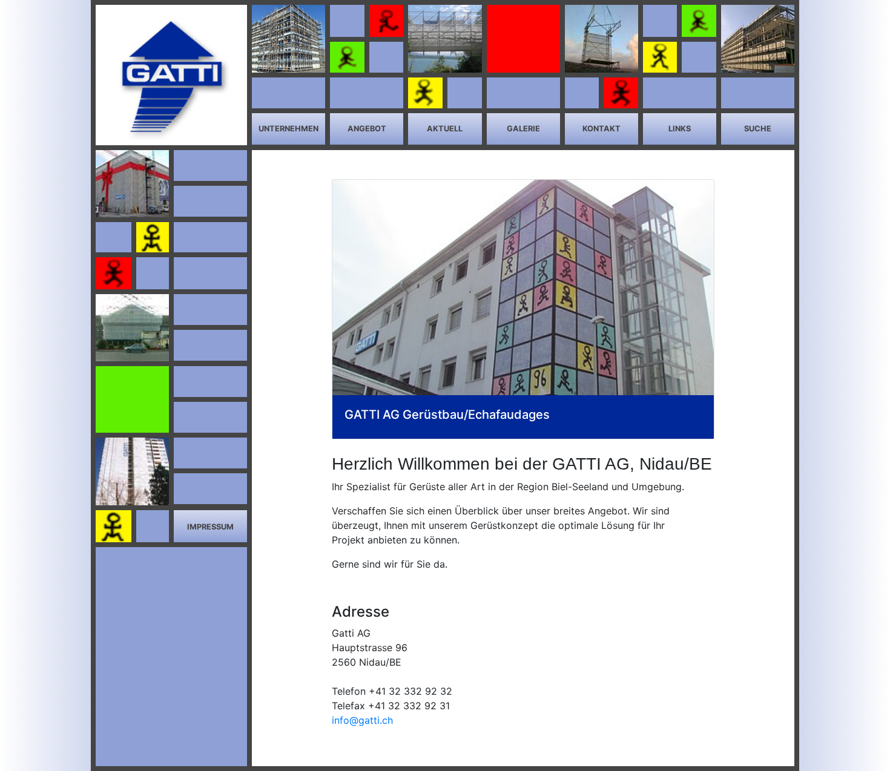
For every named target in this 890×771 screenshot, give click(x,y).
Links (679, 128)
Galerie (523, 128)
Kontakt (601, 128)
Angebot (367, 128)
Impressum (210, 526)
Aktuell (445, 128)
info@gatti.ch (362, 720)
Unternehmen (288, 128)
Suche (757, 128)
